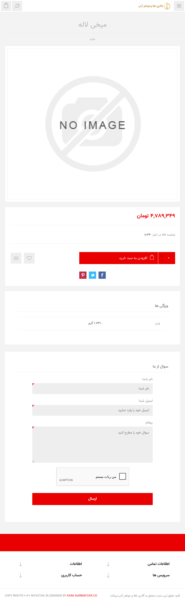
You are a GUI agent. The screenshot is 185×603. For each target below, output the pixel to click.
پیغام (149, 423)
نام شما (147, 379)
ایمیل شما (146, 401)
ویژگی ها (161, 306)
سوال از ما (160, 367)
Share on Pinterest (82, 275)
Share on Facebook (102, 275)
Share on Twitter (92, 275)
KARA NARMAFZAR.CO (82, 596)
